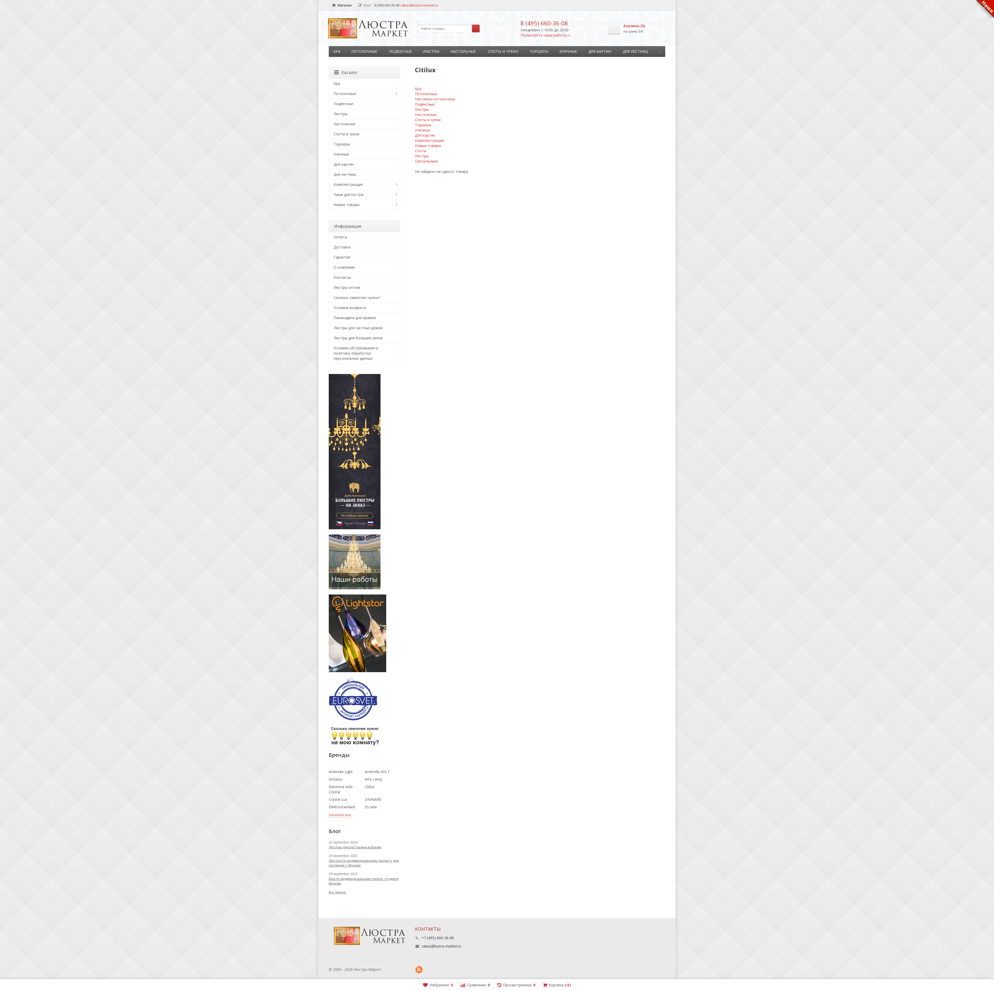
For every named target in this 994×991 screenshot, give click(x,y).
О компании (344, 267)
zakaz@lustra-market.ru (419, 5)
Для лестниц (635, 51)
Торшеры (539, 51)
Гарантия (342, 257)
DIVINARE (373, 799)
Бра (336, 51)
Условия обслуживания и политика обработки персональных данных (356, 353)
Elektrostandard (342, 806)
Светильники (426, 161)
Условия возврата (350, 307)
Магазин (345, 5)
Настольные (463, 51)
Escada (371, 806)
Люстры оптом (347, 287)
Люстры (431, 51)
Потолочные (364, 51)
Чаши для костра (348, 194)
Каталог (349, 72)
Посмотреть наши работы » (545, 35)
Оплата (340, 236)
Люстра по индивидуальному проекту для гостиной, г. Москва (364, 863)
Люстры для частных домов (358, 327)
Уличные (568, 51)
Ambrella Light (341, 771)
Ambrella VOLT (377, 771)
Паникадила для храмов (355, 317)
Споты (420, 150)
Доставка (342, 247)
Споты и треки (503, 51)
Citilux (370, 786)
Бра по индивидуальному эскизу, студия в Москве (363, 881)
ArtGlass (336, 779)
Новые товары (428, 145)
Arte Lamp (373, 779)
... (660, 51)
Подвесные (400, 51)
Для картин (599, 51)
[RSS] (419, 970)
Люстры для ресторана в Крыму (355, 847)
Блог (367, 5)
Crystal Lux (338, 799)
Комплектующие (429, 140)
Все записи (337, 892)
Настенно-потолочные (435, 99)
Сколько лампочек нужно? (357, 297)
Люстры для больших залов (358, 337)
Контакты (342, 277)
